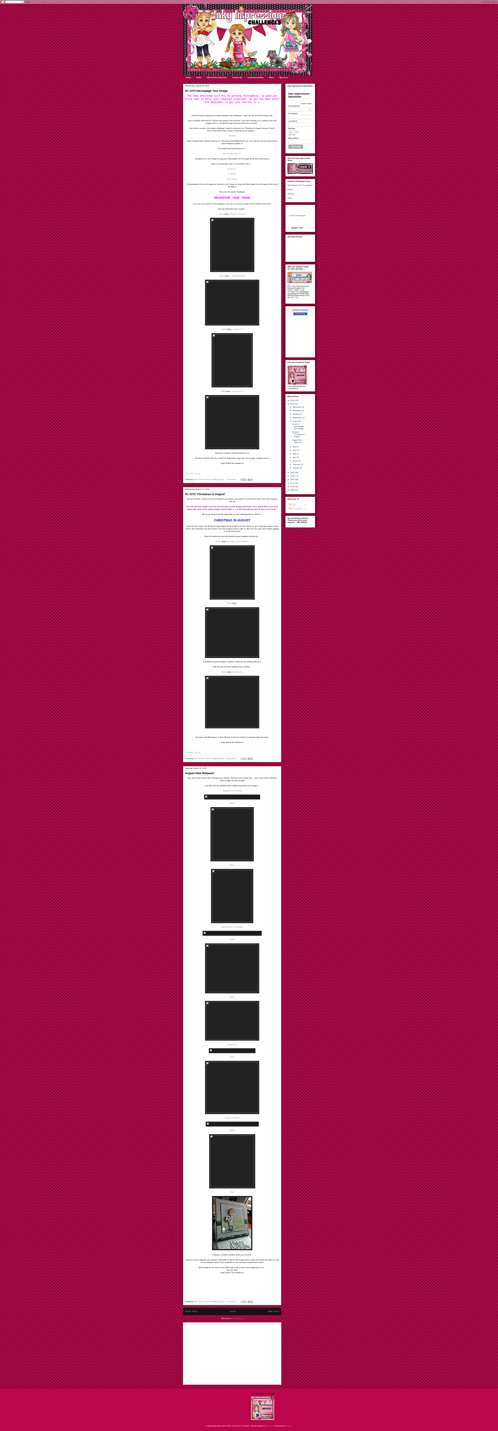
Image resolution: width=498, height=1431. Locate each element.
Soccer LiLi (232, 1044)
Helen (221, 276)
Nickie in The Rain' (238, 214)
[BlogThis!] (244, 479)
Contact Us (237, 77)
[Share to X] (246, 479)
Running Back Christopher (232, 927)
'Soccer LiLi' (238, 329)
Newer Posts (191, 1311)
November (297, 410)
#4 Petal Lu (232, 169)
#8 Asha (232, 136)
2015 (292, 404)
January (296, 468)
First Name (292, 113)
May (295, 454)
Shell (223, 391)
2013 (292, 476)
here (218, 123)
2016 (292, 400)
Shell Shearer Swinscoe (204, 479)
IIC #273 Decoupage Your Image (206, 90)
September (297, 418)
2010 (292, 487)
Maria (221, 214)
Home (188, 77)
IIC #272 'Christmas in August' (205, 494)
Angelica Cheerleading (232, 791)
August (296, 421)
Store (271, 77)
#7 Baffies (232, 174)
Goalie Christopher (232, 1118)
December (297, 407)
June (295, 450)
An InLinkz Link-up (192, 473)
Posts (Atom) (238, 1318)
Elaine (218, 541)
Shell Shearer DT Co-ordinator (300, 185)
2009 (292, 490)
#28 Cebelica (232, 179)
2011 (292, 483)
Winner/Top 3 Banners (217, 77)
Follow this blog (300, 313)
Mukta (223, 329)
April (295, 457)
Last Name (292, 121)
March (295, 461)
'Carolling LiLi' (237, 391)
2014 (292, 472)
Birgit (229, 603)
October (296, 414)
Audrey (232, 939)
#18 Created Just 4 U (232, 154)
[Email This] (241, 479)
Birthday (291, 128)
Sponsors (283, 77)
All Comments (296, 509)
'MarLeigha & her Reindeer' (237, 541)
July (294, 447)
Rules (199, 77)
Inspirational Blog (256, 77)
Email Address (299, 106)
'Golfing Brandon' (237, 276)
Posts (293, 505)
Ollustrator (270, 1426)
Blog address (293, 138)
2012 (292, 479)
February (297, 464)
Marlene (291, 194)
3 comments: (231, 479)
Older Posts (273, 1311)
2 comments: (231, 758)
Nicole (232, 803)
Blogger (288, 1426)
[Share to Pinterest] (251, 479)
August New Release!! (200, 773)
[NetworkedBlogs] (300, 310)
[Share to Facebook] (249, 479)
